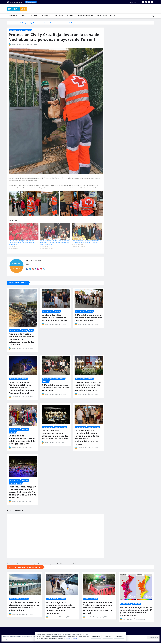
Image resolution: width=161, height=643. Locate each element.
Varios (113, 16)
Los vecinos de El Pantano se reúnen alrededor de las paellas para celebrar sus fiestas (56, 434)
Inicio (10, 23)
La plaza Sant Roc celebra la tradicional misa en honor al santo (54, 317)
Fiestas (24, 16)
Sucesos (34, 16)
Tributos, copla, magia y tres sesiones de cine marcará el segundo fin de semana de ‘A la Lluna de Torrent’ (23, 492)
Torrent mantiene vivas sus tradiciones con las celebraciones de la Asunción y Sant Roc (88, 386)
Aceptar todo (96, 636)
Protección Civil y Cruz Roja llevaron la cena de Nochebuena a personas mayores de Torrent (45, 23)
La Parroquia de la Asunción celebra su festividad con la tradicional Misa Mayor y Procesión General (23, 387)
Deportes (46, 16)
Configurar (119, 636)
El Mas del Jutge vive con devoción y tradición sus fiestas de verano (88, 317)
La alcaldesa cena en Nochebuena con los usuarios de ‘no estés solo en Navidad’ (86, 241)
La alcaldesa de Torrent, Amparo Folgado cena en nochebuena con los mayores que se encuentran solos (55, 242)
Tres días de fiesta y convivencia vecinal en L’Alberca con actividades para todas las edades (21, 339)
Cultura (71, 16)
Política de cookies (71, 638)
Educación (102, 16)
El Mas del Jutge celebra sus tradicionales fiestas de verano (55, 388)
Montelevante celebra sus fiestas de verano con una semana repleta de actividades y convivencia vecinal (97, 607)
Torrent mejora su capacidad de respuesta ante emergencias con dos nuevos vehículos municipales (60, 607)
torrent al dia (16, 44)
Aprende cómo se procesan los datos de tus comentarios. (58, 564)
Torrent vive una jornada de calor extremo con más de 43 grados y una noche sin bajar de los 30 (136, 611)
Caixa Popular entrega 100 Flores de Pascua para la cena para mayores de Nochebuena (22, 242)
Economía (58, 16)
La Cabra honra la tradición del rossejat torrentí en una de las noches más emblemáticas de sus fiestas (87, 437)
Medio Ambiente (85, 16)
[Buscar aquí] (153, 16)
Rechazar (108, 636)
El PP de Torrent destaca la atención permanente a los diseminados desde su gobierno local (24, 606)
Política (13, 16)
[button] (18, 203)
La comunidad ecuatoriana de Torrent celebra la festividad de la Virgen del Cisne (22, 439)
